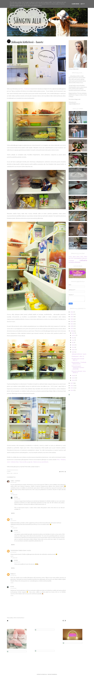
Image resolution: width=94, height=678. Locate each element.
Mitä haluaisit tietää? (78, 197)
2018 (72, 331)
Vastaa (12, 493)
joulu (73, 333)
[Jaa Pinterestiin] (62, 471)
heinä (73, 345)
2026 (72, 312)
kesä (73, 347)
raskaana (83, 260)
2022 (72, 321)
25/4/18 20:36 (13, 520)
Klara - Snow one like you (22, 462)
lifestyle (16, 473)
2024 (72, 316)
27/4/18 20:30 (13, 588)
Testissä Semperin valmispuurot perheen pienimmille (78, 367)
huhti (73, 352)
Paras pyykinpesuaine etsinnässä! (77, 169)
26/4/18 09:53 (13, 552)
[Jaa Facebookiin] (61, 471)
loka (73, 337)
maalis (73, 375)
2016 (72, 385)
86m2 (70, 258)
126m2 (70, 256)
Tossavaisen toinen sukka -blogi (21, 550)
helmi (73, 378)
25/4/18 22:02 (17, 498)
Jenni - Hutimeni (11, 462)
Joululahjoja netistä (78, 223)
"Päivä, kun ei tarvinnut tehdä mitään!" (77, 239)
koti (11, 473)
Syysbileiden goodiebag (77, 154)
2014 (72, 390)
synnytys (71, 262)
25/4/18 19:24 (13, 482)
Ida (11, 519)
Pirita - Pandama (61, 459)
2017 (72, 383)
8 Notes (9, 471)
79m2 (85, 256)
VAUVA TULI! (77, 182)
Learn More (75, 4)
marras (74, 335)
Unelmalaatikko (78, 258)
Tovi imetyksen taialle (78, 212)
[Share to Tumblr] (65, 471)
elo (73, 342)
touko (73, 349)
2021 (72, 323)
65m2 (77, 256)
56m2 (74, 256)
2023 (72, 319)
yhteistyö (77, 262)
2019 (72, 328)
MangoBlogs (54, 674)
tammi (73, 380)
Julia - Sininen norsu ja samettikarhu (39, 462)
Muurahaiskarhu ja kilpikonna (78, 126)
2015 (72, 388)
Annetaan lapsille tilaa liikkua (78, 113)
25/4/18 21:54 (17, 532)
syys (73, 340)
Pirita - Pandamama (25, 88)
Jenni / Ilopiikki (15, 480)
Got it (83, 4)
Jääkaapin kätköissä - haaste (79, 354)
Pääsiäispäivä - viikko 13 (78, 356)
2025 (72, 314)
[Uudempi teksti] (63, 620)
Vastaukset (14, 494)
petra (16, 497)
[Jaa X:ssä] (59, 471)
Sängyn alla (44, 674)
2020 (72, 326)
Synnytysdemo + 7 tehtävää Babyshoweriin (79, 363)
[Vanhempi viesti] (65, 620)
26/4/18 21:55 (13, 575)
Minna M (13, 573)
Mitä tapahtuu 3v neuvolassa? (78, 141)
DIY (72, 258)
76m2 (81, 256)
